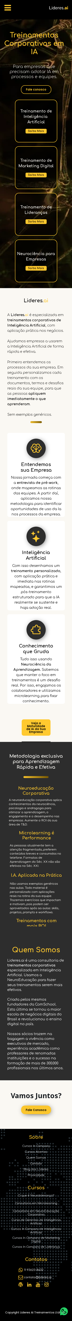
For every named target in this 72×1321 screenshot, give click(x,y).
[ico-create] (36, 536)
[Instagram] (20, 1284)
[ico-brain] (36, 448)
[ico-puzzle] (36, 630)
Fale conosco (36, 89)
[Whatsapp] (20, 1270)
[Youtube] (38, 1284)
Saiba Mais (36, 131)
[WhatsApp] (64, 1311)
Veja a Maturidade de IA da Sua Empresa (36, 727)
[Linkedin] (29, 1284)
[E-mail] (20, 1277)
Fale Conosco (36, 1110)
